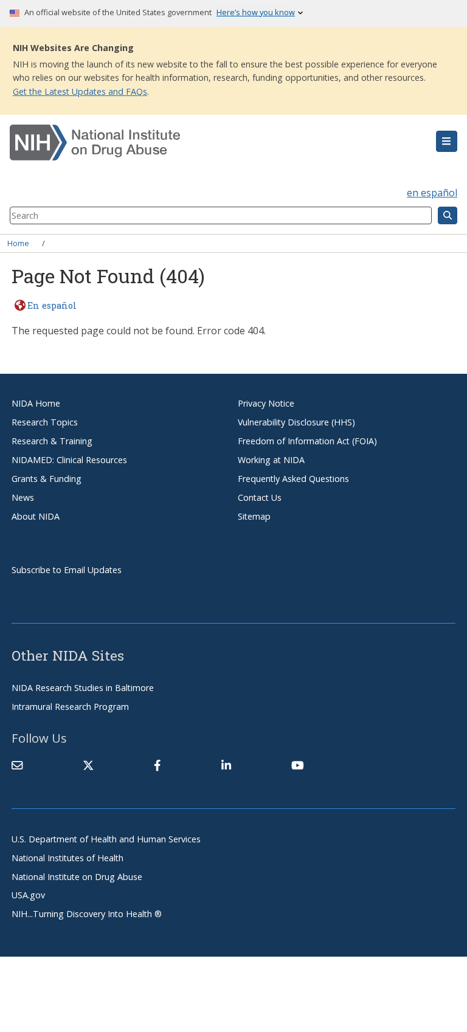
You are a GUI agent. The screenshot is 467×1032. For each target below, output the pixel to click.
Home (18, 243)
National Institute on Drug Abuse (77, 876)
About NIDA (36, 516)
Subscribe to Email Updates (67, 570)
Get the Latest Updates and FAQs (80, 91)
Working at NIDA (271, 460)
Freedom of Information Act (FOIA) (307, 441)
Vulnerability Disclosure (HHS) (296, 422)
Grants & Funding (46, 478)
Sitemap (254, 516)
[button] (446, 142)
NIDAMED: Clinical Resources (69, 460)
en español (432, 192)
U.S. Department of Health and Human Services (106, 839)
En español (52, 305)
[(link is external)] (88, 765)
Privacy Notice (266, 403)
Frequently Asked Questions (293, 478)
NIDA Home (36, 403)
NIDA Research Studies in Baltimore (83, 687)
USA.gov (28, 895)
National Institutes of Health (67, 858)
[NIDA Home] (196, 143)
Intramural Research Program (70, 706)
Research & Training (52, 441)
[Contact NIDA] (17, 765)
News (23, 497)
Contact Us (260, 497)
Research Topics (45, 422)
